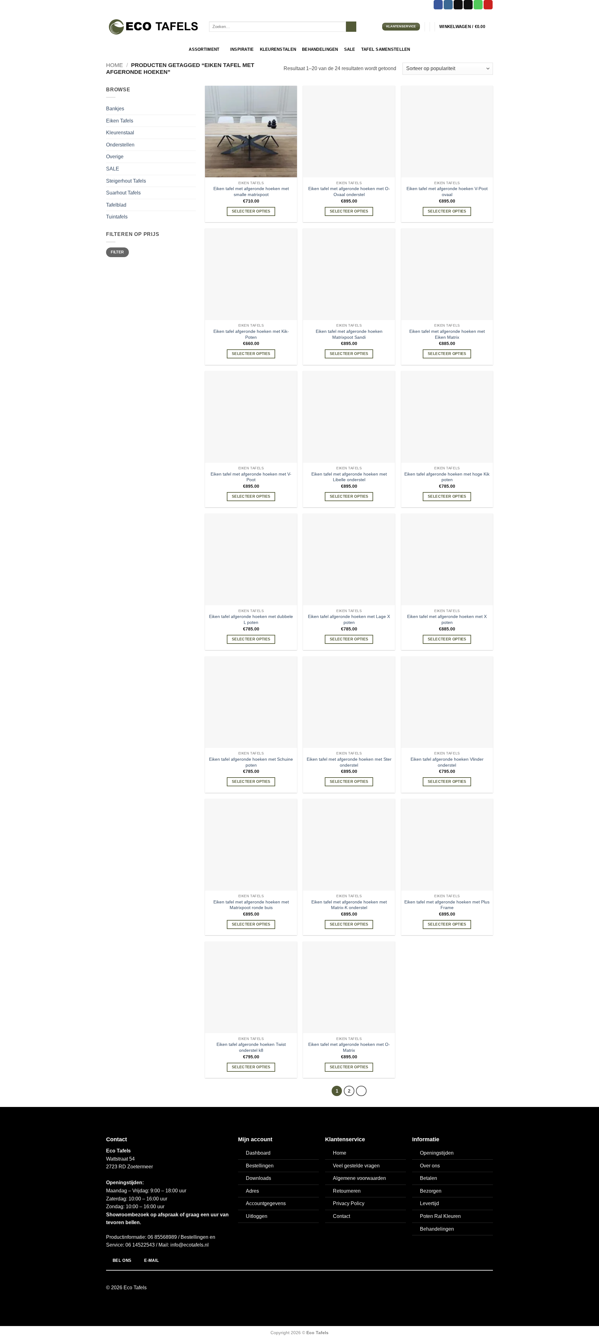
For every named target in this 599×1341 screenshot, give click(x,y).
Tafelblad (116, 205)
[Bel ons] (478, 4)
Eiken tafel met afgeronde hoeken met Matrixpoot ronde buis (251, 904)
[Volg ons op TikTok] (458, 4)
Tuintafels (117, 216)
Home (114, 65)
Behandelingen (320, 49)
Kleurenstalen (278, 49)
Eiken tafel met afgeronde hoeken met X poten (447, 619)
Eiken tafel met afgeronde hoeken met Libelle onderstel (349, 477)
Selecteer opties (251, 211)
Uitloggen (256, 1216)
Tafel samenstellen (385, 49)
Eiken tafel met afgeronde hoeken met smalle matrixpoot (251, 191)
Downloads (258, 1178)
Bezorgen (430, 1191)
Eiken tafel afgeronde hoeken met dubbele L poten (251, 619)
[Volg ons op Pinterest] (488, 4)
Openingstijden (437, 1153)
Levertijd (429, 1203)
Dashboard (258, 1153)
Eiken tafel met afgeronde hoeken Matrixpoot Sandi (349, 334)
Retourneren (347, 1191)
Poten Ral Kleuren (440, 1216)
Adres (252, 1191)
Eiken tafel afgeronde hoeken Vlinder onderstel (447, 762)
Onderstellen (120, 144)
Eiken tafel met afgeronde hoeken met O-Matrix (349, 1047)
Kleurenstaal (120, 132)
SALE (112, 168)
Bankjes (115, 108)
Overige (115, 156)
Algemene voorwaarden (359, 1178)
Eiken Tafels (119, 120)
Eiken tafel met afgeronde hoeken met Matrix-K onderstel (349, 904)
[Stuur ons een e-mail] (468, 4)
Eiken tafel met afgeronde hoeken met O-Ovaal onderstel (349, 191)
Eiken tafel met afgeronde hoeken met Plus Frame (446, 904)
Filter (117, 252)
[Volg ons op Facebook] (438, 4)
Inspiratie (242, 49)
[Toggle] (192, 120)
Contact (341, 1216)
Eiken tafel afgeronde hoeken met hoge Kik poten (446, 477)
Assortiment (204, 49)
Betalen (428, 1178)
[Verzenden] (351, 27)
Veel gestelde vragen (356, 1165)
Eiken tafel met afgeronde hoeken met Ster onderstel (349, 762)
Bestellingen (260, 1165)
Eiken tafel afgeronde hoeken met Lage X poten (349, 619)
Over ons (430, 1165)
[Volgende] (361, 1091)
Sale (349, 49)
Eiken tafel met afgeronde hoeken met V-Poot (251, 477)
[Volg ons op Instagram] (448, 4)
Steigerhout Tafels (126, 181)
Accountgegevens (266, 1203)
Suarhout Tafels (123, 192)
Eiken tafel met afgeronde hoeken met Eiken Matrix (447, 334)
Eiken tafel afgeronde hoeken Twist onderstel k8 (251, 1047)
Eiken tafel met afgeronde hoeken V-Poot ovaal (447, 191)
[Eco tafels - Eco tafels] (153, 26)
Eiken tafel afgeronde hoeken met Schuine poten (251, 762)
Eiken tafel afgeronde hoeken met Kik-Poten (251, 334)
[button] (466, 27)
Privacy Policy (348, 1203)
